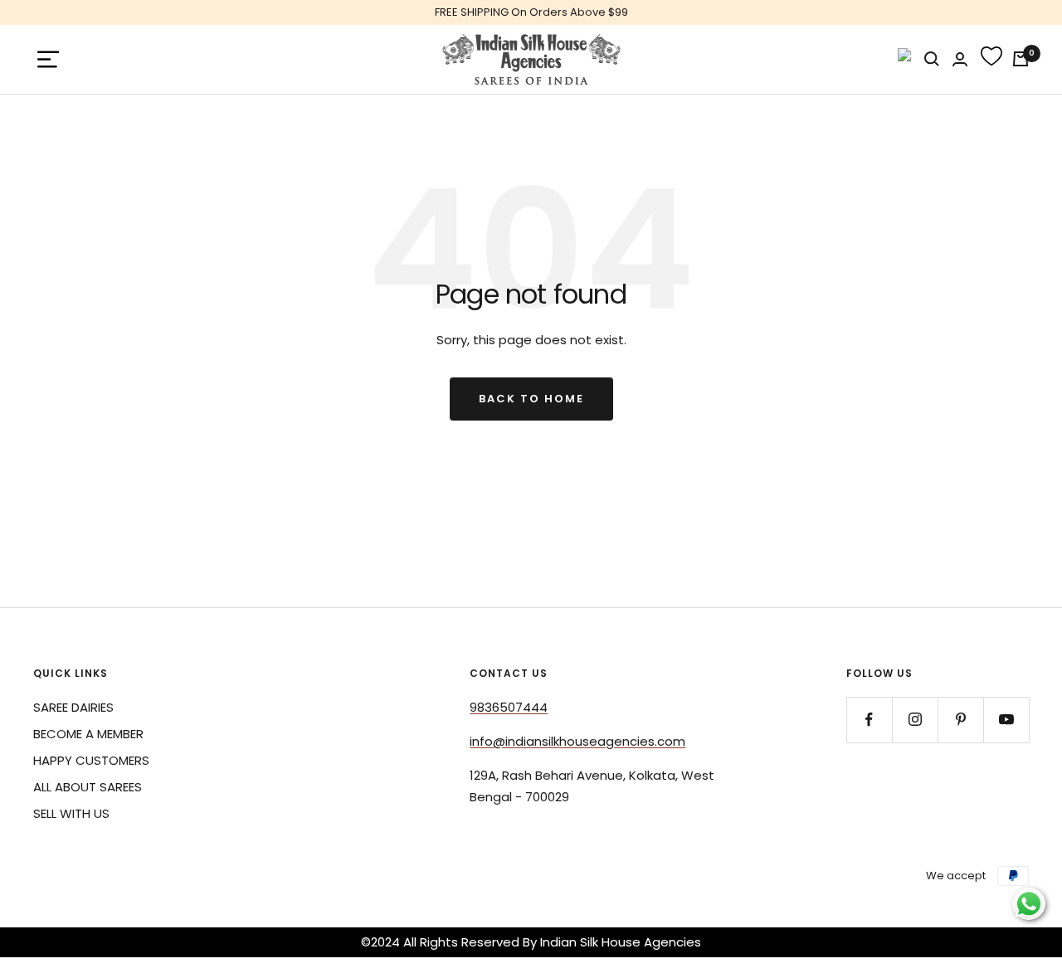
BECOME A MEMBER (88, 733)
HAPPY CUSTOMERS (91, 760)
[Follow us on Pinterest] (960, 719)
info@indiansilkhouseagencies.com (577, 741)
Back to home (531, 398)
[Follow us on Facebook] (869, 719)
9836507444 (509, 707)
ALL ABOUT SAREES (87, 787)
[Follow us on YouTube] (1006, 719)
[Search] (931, 58)
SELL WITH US (71, 813)
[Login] (959, 59)
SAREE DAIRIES (73, 707)
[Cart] (1020, 58)
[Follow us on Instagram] (915, 719)
